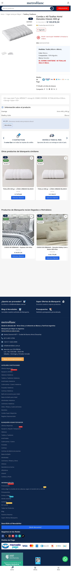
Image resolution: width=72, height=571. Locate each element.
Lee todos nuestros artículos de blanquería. (15, 312)
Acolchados (5, 438)
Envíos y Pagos (5, 495)
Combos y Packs (6, 477)
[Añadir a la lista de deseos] (31, 158)
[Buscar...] (51, 8)
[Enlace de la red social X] (47, 89)
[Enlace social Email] (49, 89)
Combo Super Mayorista (8, 413)
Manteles (4, 410)
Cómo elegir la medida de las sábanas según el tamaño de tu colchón (23, 488)
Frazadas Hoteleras (7, 388)
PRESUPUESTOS (62, 8)
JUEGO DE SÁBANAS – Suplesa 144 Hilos (18, 247)
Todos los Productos (7, 508)
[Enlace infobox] (13, 301)
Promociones (7, 485)
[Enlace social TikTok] (23, 536)
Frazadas (4, 445)
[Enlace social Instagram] (9, 536)
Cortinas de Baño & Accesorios (11, 451)
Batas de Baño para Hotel (9, 397)
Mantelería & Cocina (7, 467)
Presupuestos (5, 492)
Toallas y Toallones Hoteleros (10, 378)
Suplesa (18, 250)
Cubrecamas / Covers (8, 441)
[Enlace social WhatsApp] (56, 89)
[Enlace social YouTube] (13, 536)
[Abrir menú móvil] (2, 3)
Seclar (18, 191)
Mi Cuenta (6, 504)
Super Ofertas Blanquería (9, 518)
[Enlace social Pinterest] (52, 89)
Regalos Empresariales (8, 416)
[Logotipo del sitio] (35, 3)
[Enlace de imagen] (8, 322)
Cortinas (4, 448)
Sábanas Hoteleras (7, 375)
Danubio (52, 252)
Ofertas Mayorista (7, 368)
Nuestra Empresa (6, 514)
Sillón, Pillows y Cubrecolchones (11, 407)
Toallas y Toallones (29, 14)
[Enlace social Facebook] (45, 89)
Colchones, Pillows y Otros (9, 461)
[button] (2, 33)
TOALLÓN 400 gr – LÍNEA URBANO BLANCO (18, 189)
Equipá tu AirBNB (9, 371)
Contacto (4, 502)
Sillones (3, 464)
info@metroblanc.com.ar (17, 304)
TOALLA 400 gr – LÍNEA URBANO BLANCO (52, 189)
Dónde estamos (7, 498)
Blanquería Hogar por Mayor (12, 422)
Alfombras (4, 470)
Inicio (2, 14)
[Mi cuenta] (68, 3)
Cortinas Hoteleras (7, 391)
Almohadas (4, 457)
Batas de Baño (5, 454)
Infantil (3, 473)
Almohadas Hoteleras (8, 400)
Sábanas (4, 432)
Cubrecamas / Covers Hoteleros (11, 384)
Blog (2, 511)
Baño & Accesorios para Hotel (10, 394)
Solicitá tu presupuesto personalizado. (48, 312)
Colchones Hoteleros (7, 404)
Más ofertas (7, 125)
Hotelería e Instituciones (10, 365)
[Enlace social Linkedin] (54, 89)
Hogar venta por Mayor (13, 14)
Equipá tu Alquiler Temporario (11, 428)
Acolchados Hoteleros (8, 381)
